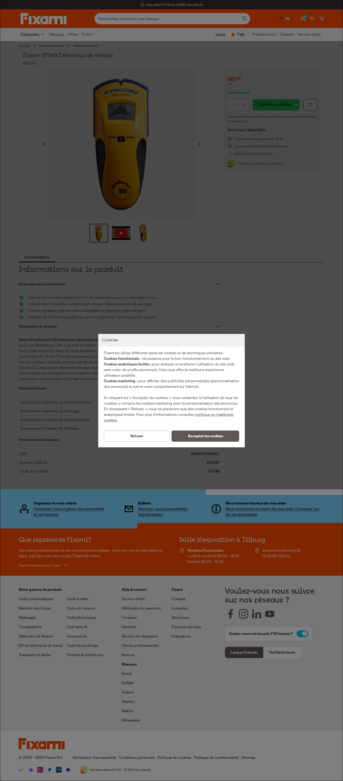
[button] (205, 436)
